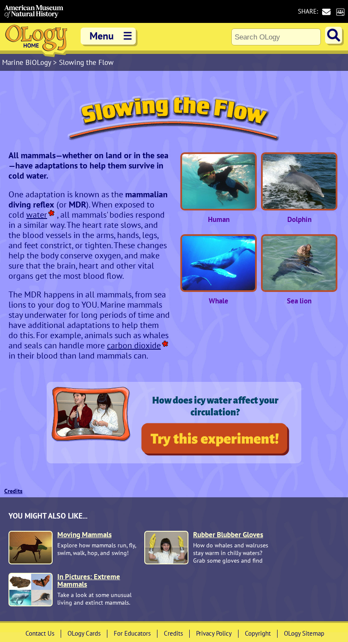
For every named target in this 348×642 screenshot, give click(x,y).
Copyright (258, 633)
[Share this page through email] (326, 11)
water (36, 215)
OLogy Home (36, 40)
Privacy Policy (214, 633)
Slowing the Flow (86, 62)
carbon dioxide (134, 345)
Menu (111, 35)
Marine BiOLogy (27, 62)
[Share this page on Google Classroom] (340, 11)
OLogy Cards (84, 633)
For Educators (132, 633)
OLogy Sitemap (304, 633)
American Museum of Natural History (34, 11)
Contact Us (39, 633)
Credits (13, 491)
